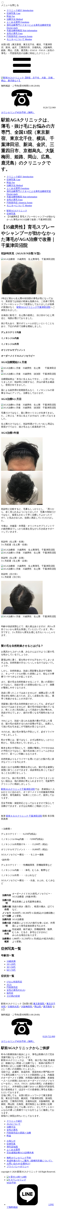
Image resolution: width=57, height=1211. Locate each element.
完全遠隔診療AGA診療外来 (20, 1152)
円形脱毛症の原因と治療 (19, 1133)
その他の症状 (13, 996)
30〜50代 (11, 967)
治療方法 (15, 19)
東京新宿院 (38, 1003)
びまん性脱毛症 (14, 982)
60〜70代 (11, 970)
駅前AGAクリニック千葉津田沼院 (33, 307)
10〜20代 (11, 964)
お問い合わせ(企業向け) (18, 1163)
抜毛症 (10, 993)
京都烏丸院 (13, 1006)
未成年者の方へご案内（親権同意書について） (30, 1160)
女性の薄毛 (15, 33)
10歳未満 (11, 961)
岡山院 (37, 1006)
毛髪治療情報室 (22, 30)
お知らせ (11, 1141)
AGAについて (13, 1124)
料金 (11, 16)
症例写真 (13, 13)
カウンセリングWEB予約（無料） (18, 112)
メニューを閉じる (10, 5)
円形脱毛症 (19, 36)
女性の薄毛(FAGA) (16, 990)
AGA (9, 984)
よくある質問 (18, 22)
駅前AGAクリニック (17, 211)
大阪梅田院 (26, 1006)
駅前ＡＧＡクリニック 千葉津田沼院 (24, 816)
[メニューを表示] (22, 75)
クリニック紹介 (20, 10)
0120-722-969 (49, 1036)
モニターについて (19, 39)
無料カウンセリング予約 (19, 1158)
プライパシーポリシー (18, 1166)
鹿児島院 (47, 1006)
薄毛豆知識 (12, 1147)
